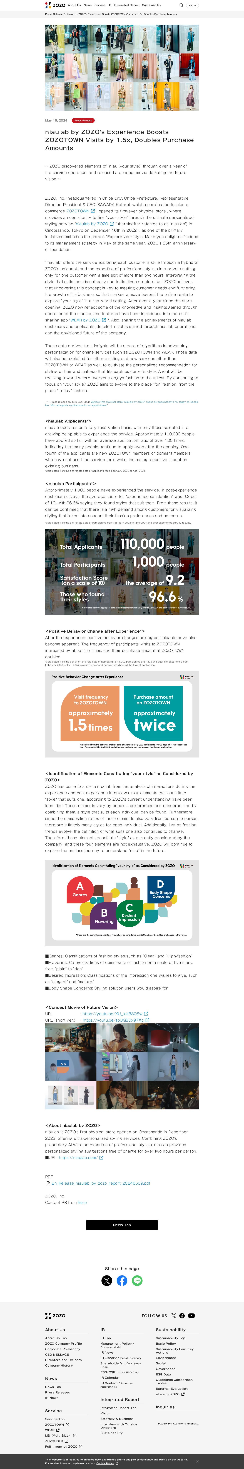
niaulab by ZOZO (92, 224)
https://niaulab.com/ (78, 1157)
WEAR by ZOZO (85, 320)
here (82, 1202)
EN (190, 5)
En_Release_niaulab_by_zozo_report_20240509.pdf (101, 1183)
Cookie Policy (105, 1463)
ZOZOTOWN (77, 211)
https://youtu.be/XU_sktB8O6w (112, 1014)
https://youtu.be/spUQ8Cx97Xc (113, 1020)
